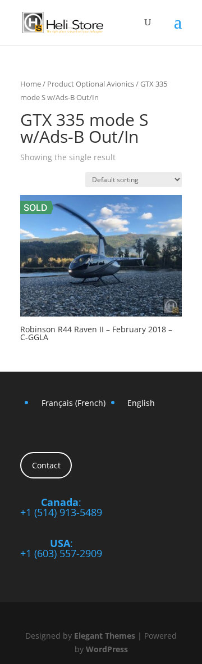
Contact (46, 465)
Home (30, 84)
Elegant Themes (104, 635)
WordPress (107, 649)
